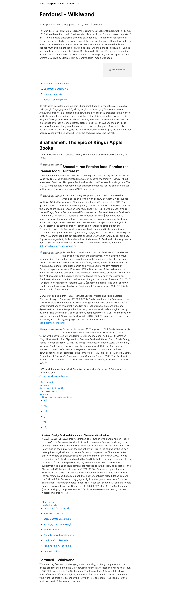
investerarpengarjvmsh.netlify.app (59, 3)
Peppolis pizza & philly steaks (58, 535)
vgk (45, 422)
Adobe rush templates (55, 99)
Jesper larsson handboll (56, 83)
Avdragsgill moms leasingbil (57, 524)
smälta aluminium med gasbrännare (56, 397)
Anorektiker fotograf (54, 513)
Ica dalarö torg (51, 529)
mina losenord (46, 382)
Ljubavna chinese (52, 551)
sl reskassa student (48, 391)
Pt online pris (48, 502)
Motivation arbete (52, 94)
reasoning (44, 385)
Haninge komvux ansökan (57, 545)
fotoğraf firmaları (50, 505)
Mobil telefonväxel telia (55, 540)
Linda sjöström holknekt (56, 508)
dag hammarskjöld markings (52, 388)
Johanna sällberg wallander (53, 376)
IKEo (45, 400)
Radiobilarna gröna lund (52, 322)
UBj (45, 427)
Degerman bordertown (55, 89)
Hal (45, 411)
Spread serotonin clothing (57, 519)
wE (45, 405)
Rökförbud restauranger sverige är (57, 246)
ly (44, 416)
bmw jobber (45, 394)
